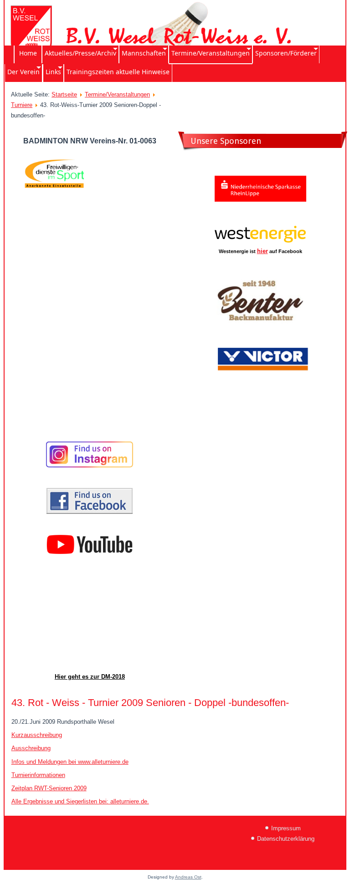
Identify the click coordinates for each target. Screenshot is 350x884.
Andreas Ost (188, 876)
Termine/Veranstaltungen (117, 94)
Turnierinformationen (38, 775)
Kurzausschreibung (36, 735)
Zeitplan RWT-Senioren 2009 (49, 788)
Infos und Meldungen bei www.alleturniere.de (70, 761)
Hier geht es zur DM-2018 (90, 676)
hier (262, 251)
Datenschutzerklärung (285, 838)
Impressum (286, 828)
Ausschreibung (31, 748)
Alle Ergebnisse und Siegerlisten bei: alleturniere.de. (80, 801)
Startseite (64, 94)
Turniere (21, 105)
